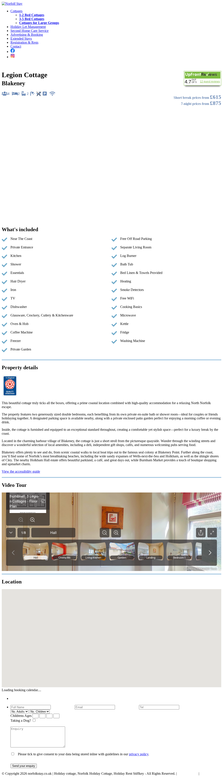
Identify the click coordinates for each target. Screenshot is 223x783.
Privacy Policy (188, 773)
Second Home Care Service (29, 30)
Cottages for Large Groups (39, 23)
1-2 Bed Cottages (31, 15)
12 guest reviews (210, 81)
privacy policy (138, 754)
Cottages (16, 11)
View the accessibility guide (21, 471)
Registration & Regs (24, 42)
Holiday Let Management (28, 27)
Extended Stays (21, 38)
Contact (15, 46)
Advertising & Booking (26, 34)
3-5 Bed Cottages (31, 19)
